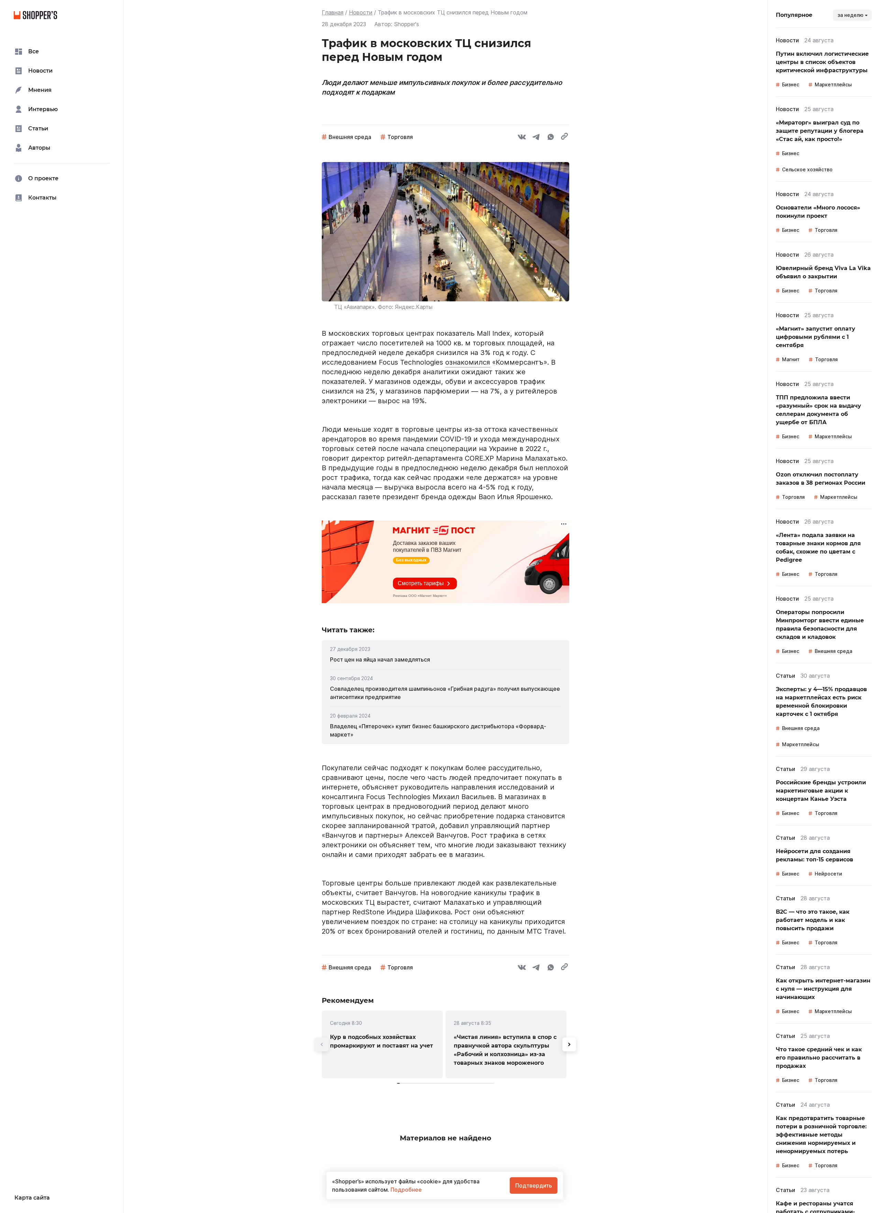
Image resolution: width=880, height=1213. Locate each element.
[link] (445, 659)
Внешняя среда (350, 136)
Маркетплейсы (833, 84)
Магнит (791, 359)
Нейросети (828, 874)
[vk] (522, 138)
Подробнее (405, 1189)
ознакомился (467, 362)
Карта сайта (32, 1197)
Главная (332, 12)
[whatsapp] (551, 138)
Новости (360, 12)
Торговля (400, 136)
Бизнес (790, 84)
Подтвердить (533, 1185)
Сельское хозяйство (807, 169)
